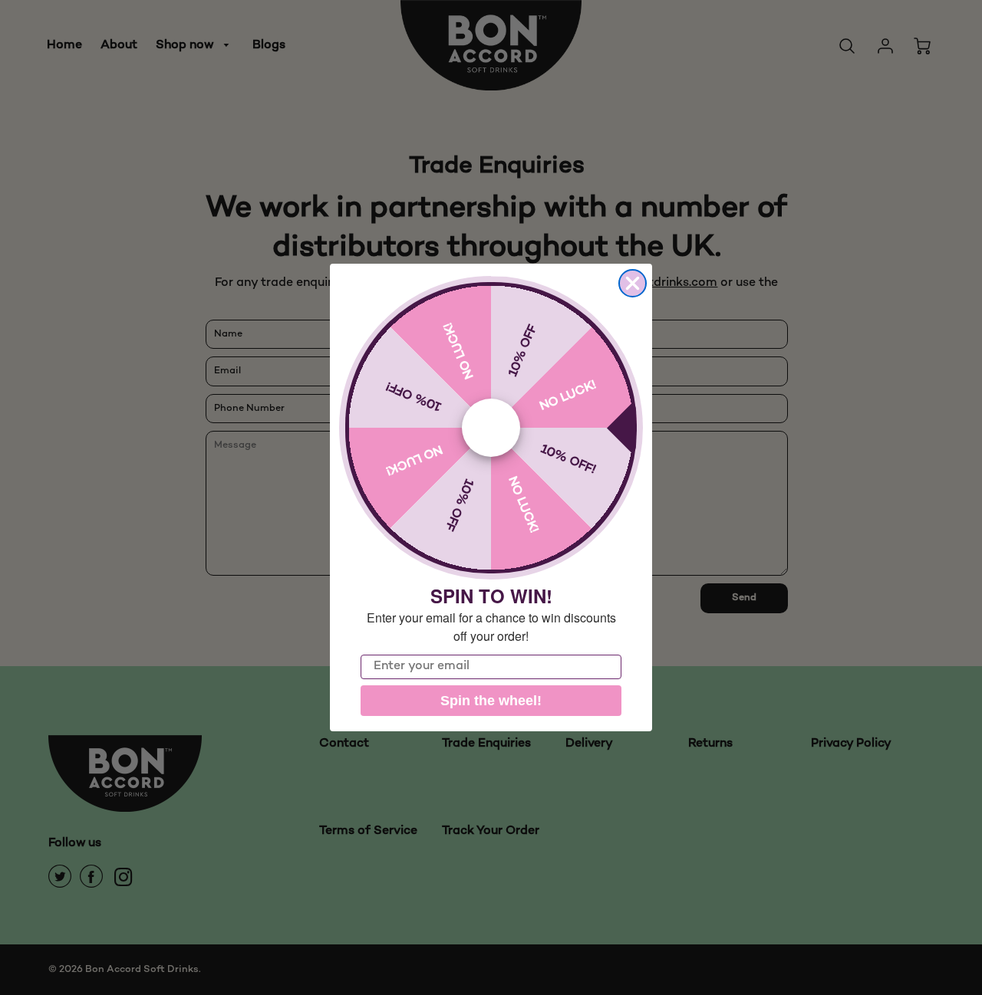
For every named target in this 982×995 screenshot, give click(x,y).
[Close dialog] (632, 283)
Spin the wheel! (491, 700)
